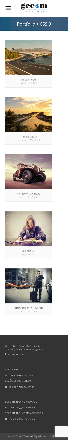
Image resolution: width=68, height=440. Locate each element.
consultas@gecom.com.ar (22, 418)
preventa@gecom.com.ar (22, 375)
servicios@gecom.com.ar (22, 407)
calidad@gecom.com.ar (21, 386)
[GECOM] (34, 15)
